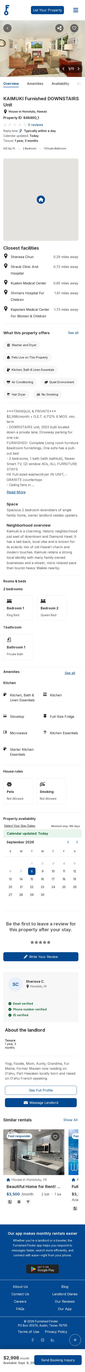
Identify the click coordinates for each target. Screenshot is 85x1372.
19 (74, 879)
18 (64, 879)
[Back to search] (7, 28)
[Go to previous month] (68, 842)
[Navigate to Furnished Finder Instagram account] (42, 1340)
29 (32, 894)
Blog (64, 1287)
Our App (65, 1309)
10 (53, 871)
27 (10, 894)
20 (10, 887)
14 (21, 879)
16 (42, 879)
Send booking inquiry (58, 1360)
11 (64, 871)
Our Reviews (65, 1301)
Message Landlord (44, 1103)
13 (10, 879)
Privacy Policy (56, 1332)
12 (74, 871)
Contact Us (20, 1294)
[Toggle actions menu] (75, 1340)
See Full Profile (41, 1090)
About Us (20, 1287)
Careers (20, 1301)
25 (64, 887)
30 (42, 894)
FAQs (20, 1309)
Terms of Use (28, 1332)
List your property (47, 10)
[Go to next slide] (78, 68)
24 (53, 887)
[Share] (59, 28)
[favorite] (55, 1137)
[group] (34, 1186)
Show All (70, 1120)
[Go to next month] (77, 842)
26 (75, 887)
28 (21, 894)
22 (31, 887)
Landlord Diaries (65, 1294)
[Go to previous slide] (63, 68)
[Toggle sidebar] (76, 10)
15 (32, 879)
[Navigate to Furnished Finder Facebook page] (32, 1340)
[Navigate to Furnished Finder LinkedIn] (52, 1340)
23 (42, 887)
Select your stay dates (19, 825)
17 (53, 879)
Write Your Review (43, 957)
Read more (16, 492)
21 (21, 887)
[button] (65, 826)
